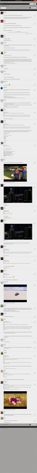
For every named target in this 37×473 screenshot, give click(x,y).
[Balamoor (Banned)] (2, 72)
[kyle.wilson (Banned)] (2, 100)
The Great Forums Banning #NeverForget (28, 33)
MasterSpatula (6, 321)
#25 (34, 341)
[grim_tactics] (2, 43)
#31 (34, 420)
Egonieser (5, 210)
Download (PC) (32, 0)
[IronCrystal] (2, 121)
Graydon (5, 355)
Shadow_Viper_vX (6, 381)
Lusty (4, 184)
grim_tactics (5, 42)
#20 (34, 273)
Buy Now (35, 0)
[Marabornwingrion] (2, 82)
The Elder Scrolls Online (18, 0)
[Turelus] (2, 21)
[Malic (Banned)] (2, 160)
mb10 (4, 417)
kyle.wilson (5, 99)
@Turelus (16, 31)
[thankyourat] (2, 66)
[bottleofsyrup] (2, 314)
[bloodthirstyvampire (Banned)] (2, 282)
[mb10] (2, 418)
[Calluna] (2, 412)
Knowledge (5, 112)
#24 (34, 321)
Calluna (4, 411)
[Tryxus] (2, 36)
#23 (34, 316)
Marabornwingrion (6, 81)
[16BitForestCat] (2, 88)
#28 (34, 372)
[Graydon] (2, 320)
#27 (34, 355)
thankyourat (5, 65)
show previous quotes (6, 211)
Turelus (4, 20)
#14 (34, 162)
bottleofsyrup (5, 313)
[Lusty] (2, 185)
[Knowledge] (2, 13)
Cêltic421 (5, 344)
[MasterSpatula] (2, 53)
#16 (34, 210)
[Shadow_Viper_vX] (2, 382)
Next (33, 424)
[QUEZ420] (2, 340)
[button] (35, 7)
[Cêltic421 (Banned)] (2, 345)
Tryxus (4, 35)
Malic (4, 159)
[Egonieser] (2, 143)
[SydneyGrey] (2, 306)
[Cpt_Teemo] (2, 110)
